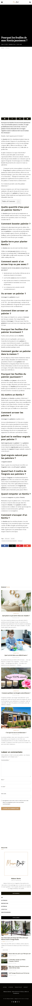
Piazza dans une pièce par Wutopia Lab (20, 953)
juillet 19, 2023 (9, 941)
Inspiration (4, 903)
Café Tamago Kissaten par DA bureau (19, 973)
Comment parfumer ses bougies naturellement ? (16, 693)
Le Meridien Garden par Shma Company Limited (17, 960)
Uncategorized (6, 912)
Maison (20, 540)
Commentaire (5, 760)
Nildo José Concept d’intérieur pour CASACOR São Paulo (19, 967)
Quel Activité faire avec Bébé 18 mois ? (16, 655)
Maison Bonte (10, 998)
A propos (10, 987)
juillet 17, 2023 (12, 975)
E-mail (3, 786)
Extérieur (4, 900)
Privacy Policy (18, 987)
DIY (2, 897)
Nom (3, 779)
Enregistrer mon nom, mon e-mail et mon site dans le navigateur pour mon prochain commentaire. (15, 802)
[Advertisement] (16, 65)
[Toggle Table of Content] (17, 201)
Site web (3, 793)
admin (3, 941)
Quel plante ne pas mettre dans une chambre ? (16, 615)
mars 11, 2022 (4, 44)
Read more (5, 950)
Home (2, 48)
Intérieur (4, 906)
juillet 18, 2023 (12, 963)
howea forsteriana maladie (9, 540)
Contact (26, 987)
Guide (12, 538)
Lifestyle (7, 48)
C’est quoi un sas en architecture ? (16, 732)
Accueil (5, 987)
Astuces (7, 538)
